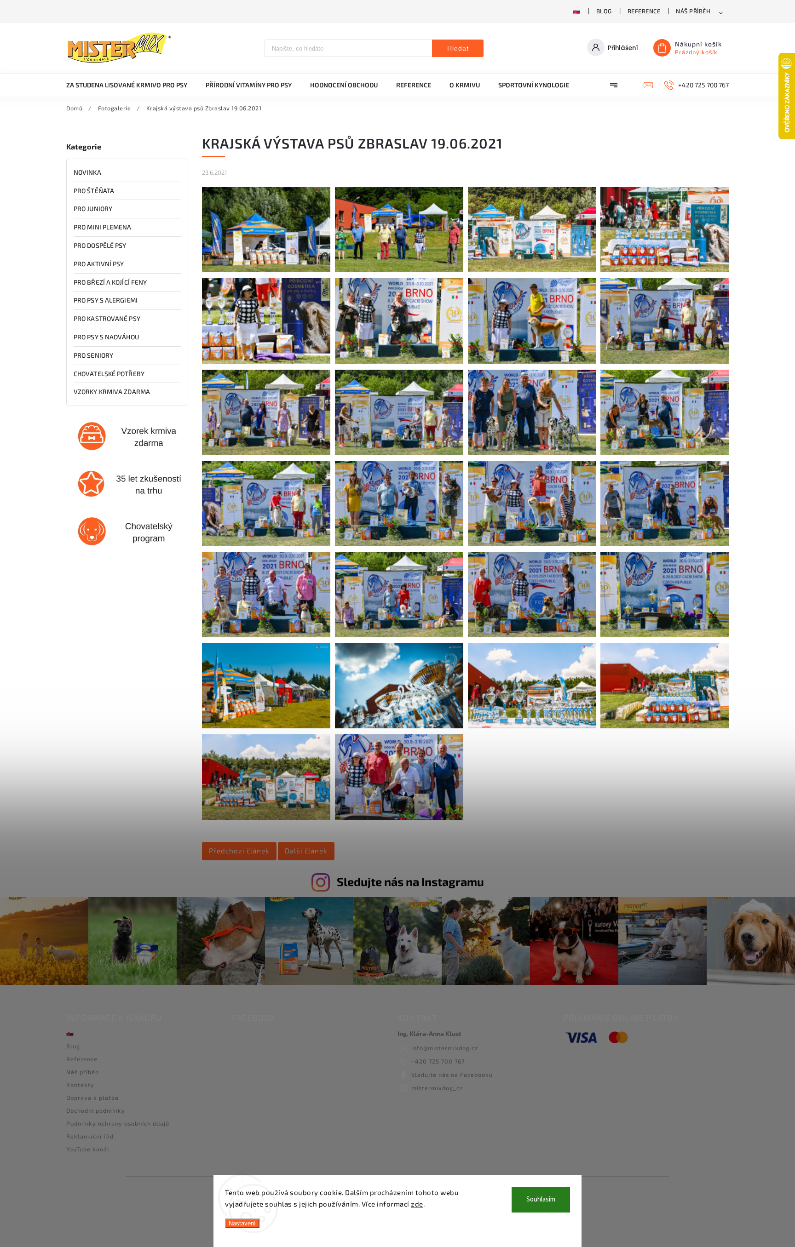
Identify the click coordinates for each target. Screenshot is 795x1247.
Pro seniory (93, 355)
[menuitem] (131, 85)
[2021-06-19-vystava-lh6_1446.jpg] (532, 452)
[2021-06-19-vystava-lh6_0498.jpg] (399, 270)
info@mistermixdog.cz (444, 1048)
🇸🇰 (577, 11)
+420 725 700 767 (438, 1061)
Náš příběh (693, 11)
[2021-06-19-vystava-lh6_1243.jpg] (266, 452)
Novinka (87, 172)
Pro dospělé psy (100, 245)
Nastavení (242, 1223)
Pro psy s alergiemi (106, 300)
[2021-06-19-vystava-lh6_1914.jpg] (664, 635)
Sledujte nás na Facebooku (452, 1074)
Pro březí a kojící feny (110, 282)
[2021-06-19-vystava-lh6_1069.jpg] (532, 270)
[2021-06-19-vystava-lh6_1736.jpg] (266, 635)
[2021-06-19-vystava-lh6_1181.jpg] (664, 361)
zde (417, 1204)
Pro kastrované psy (107, 318)
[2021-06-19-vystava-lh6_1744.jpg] (399, 635)
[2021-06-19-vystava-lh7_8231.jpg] (532, 726)
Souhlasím (540, 1199)
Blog (604, 11)
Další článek (306, 851)
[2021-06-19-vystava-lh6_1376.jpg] (399, 452)
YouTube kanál (87, 1149)
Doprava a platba (92, 1097)
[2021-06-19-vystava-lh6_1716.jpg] (664, 543)
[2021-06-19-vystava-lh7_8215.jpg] (266, 726)
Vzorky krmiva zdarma (112, 391)
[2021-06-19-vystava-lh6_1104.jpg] (399, 361)
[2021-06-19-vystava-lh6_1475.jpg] (664, 452)
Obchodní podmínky (95, 1110)
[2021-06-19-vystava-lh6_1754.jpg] (532, 635)
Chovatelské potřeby (109, 374)
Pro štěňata (94, 190)
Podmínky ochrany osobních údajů (117, 1123)
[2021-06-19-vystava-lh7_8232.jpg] (664, 726)
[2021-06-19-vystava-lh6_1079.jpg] (266, 361)
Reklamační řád (90, 1136)
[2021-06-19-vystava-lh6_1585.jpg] (532, 543)
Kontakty (80, 1084)
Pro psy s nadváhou (106, 337)
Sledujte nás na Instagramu (410, 881)
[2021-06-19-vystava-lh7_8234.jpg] (266, 817)
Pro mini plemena (103, 227)
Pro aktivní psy (99, 264)
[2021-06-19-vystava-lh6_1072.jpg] (664, 270)
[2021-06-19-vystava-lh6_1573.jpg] (399, 543)
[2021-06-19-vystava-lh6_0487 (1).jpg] (266, 270)
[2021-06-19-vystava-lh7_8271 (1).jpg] (399, 817)
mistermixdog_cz (437, 1088)
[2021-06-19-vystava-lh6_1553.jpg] (266, 543)
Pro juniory (93, 208)
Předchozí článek (239, 851)
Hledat (458, 48)
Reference (644, 11)
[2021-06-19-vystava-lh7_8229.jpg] (399, 726)
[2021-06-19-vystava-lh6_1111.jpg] (532, 361)
